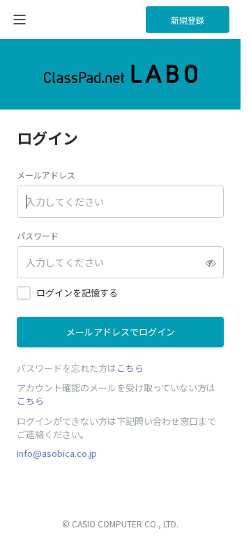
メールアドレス (46, 175)
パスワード (38, 235)
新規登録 (187, 20)
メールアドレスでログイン (120, 331)
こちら (130, 368)
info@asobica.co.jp (57, 453)
